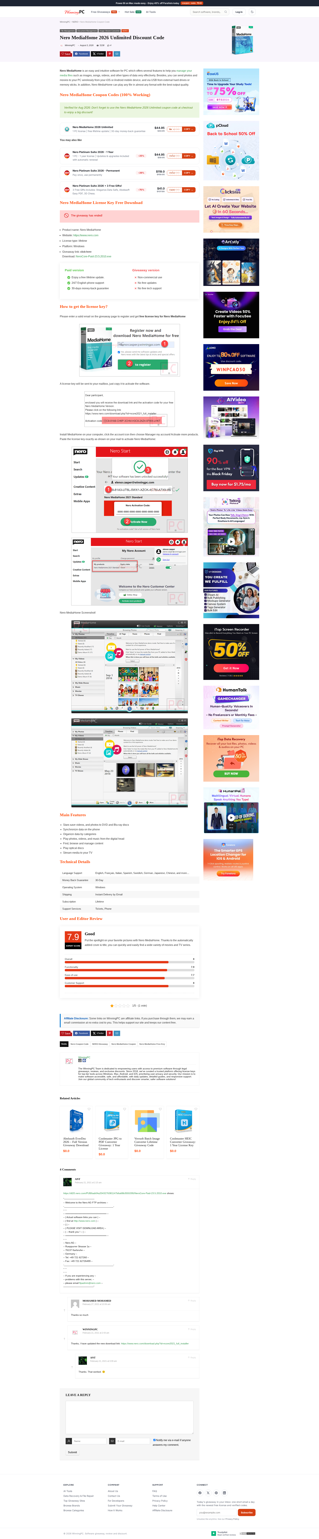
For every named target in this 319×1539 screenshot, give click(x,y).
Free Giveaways (103, 11)
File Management (68, 31)
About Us (113, 1491)
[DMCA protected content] (247, 1533)
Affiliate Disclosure (162, 1510)
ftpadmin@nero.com (90, 1283)
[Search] (225, 11)
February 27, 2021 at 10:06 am (96, 1304)
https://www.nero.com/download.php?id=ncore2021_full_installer (155, 1343)
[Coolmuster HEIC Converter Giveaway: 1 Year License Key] (183, 1121)
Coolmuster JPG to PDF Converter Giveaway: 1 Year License (110, 1143)
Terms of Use (159, 1495)
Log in (239, 11)
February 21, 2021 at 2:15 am (88, 1182)
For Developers (116, 1500)
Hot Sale (133, 11)
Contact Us (114, 1495)
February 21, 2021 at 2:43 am (96, 1333)
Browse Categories (73, 1510)
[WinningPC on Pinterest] (216, 1493)
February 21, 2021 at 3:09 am (103, 1361)
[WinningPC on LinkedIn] (224, 1493)
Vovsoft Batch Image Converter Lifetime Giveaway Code (147, 1142)
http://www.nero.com (84, 1220)
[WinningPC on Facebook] (200, 1493)
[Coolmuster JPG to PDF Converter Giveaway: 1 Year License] (112, 1121)
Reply (193, 1179)
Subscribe (247, 1512)
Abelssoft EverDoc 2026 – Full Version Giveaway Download (76, 1142)
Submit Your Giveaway (120, 1505)
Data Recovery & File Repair (78, 1495)
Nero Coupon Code (80, 1044)
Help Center (158, 1505)
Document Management (87, 31)
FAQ (154, 1491)
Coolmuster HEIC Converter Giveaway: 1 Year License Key (183, 1142)
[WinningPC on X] (208, 1493)
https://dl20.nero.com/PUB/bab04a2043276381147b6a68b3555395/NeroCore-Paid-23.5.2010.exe (114, 1193)
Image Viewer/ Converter (110, 31)
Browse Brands (71, 1505)
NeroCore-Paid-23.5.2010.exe (93, 256)
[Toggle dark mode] (252, 11)
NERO (75, 22)
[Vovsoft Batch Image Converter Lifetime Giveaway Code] (147, 1121)
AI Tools (151, 11)
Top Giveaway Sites (74, 1500)
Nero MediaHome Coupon (123, 1044)
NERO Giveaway (100, 1044)
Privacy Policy (160, 1500)
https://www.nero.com (85, 235)
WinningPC (65, 22)
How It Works (115, 1510)
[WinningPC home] (74, 11)
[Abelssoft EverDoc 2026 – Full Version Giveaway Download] (76, 1121)
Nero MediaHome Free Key (152, 1044)
